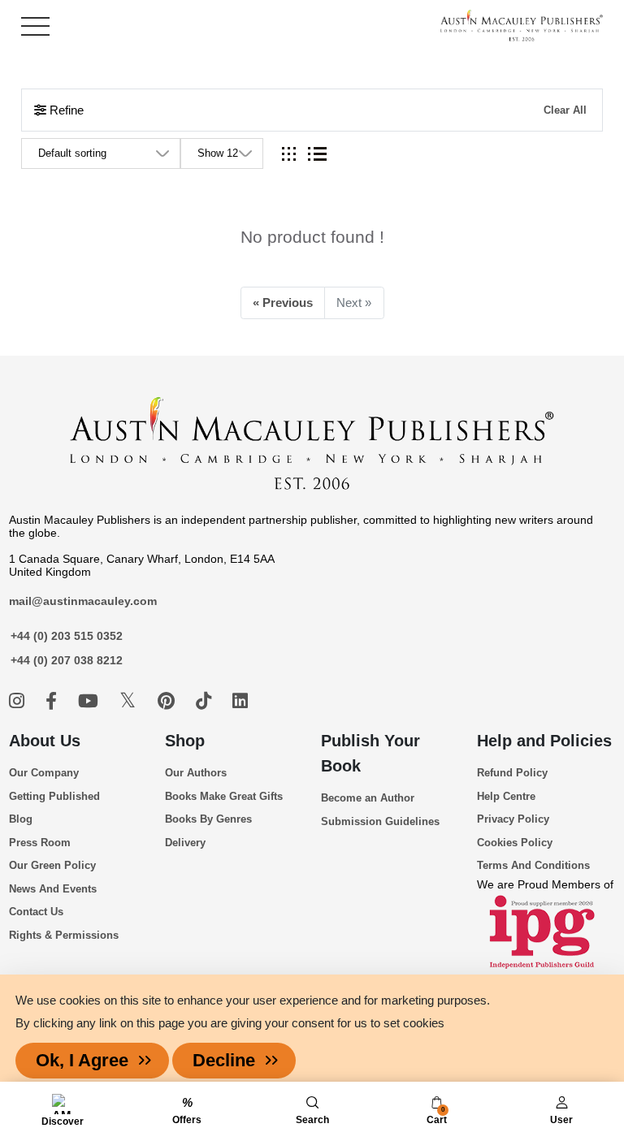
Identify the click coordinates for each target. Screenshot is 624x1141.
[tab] (289, 154)
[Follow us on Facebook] (54, 701)
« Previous (283, 302)
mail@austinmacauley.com (83, 600)
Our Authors (196, 773)
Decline (224, 1060)
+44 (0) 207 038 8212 (67, 660)
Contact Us (36, 911)
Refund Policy (512, 773)
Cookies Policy (514, 842)
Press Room (40, 842)
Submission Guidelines (380, 821)
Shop (185, 741)
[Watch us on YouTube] (90, 701)
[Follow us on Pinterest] (169, 701)
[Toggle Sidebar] (35, 26)
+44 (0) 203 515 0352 (67, 635)
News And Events (53, 889)
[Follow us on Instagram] (19, 701)
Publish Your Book (370, 753)
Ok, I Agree (82, 1060)
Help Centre (506, 796)
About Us (44, 741)
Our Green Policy (52, 865)
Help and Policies (544, 741)
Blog (20, 819)
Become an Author (367, 798)
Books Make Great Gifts (224, 796)
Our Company (44, 773)
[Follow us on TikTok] (206, 701)
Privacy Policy (513, 819)
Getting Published (54, 796)
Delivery (185, 842)
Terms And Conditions (533, 865)
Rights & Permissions (64, 935)
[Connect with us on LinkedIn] (240, 701)
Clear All (565, 110)
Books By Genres (208, 819)
